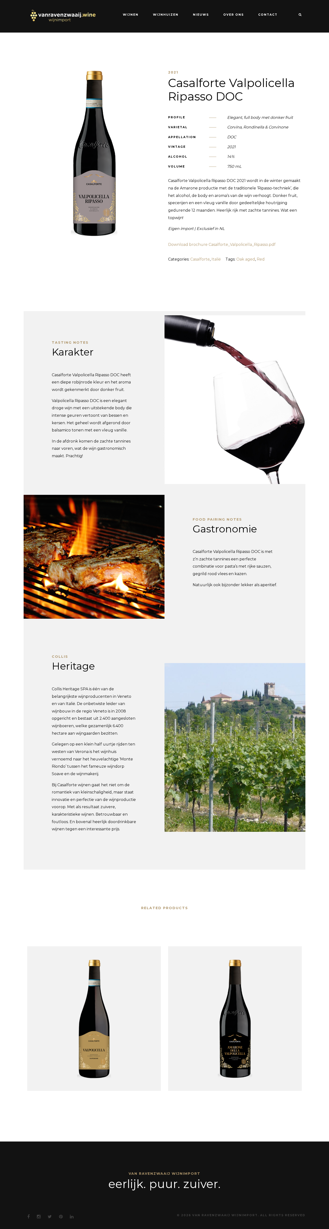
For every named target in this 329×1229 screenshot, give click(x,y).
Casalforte (200, 259)
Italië (216, 259)
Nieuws (201, 14)
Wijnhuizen (165, 14)
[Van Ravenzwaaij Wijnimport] (62, 16)
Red (261, 259)
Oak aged (245, 259)
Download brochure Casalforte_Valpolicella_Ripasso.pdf (222, 244)
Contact (267, 14)
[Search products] (298, 15)
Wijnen (130, 14)
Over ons (233, 14)
